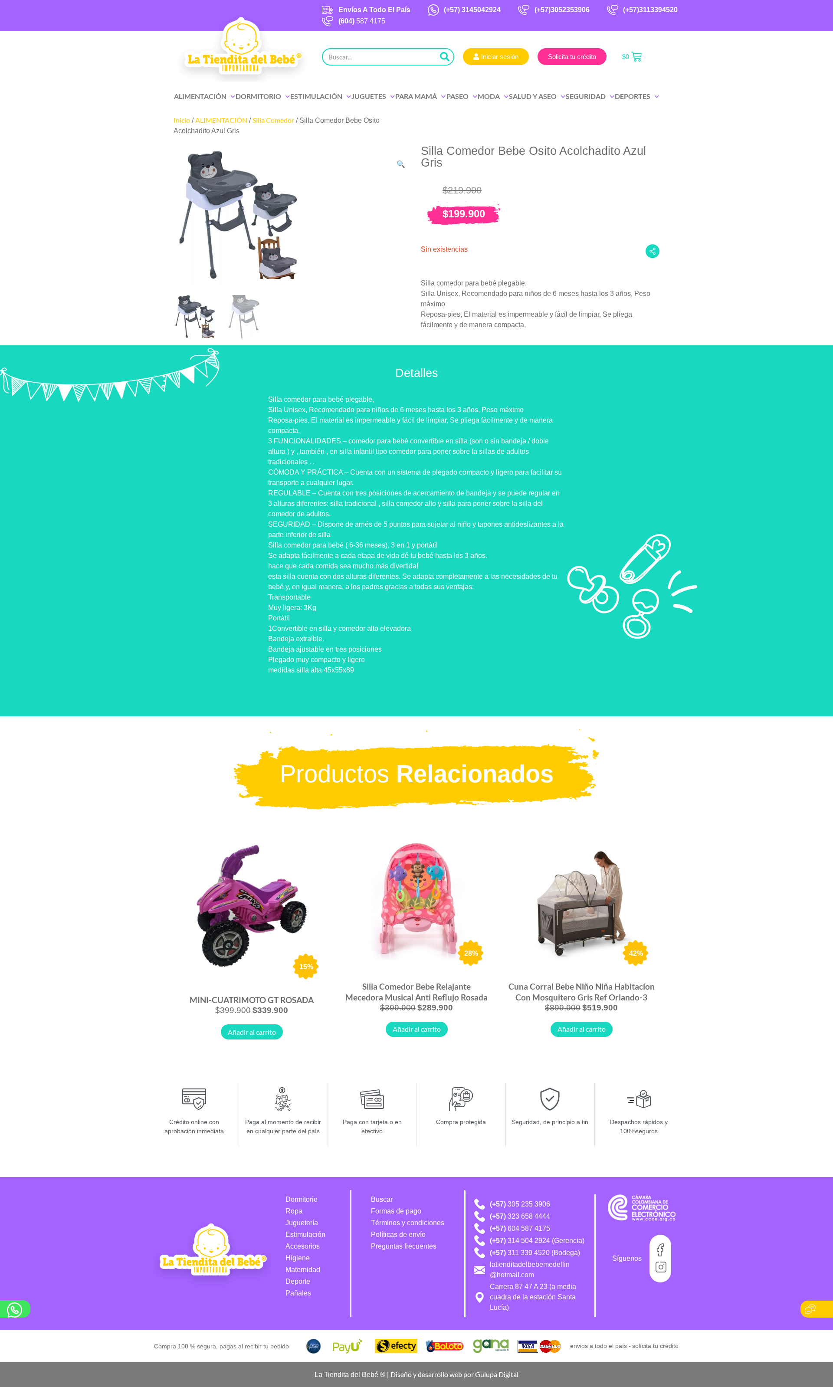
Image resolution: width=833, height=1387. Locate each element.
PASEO (457, 96)
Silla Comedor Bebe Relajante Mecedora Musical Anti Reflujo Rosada (416, 991)
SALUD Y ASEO (533, 96)
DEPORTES (632, 96)
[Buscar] (444, 57)
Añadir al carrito (252, 1032)
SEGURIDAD (586, 96)
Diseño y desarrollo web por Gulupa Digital (454, 1374)
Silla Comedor (273, 120)
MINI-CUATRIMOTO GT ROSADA (252, 1000)
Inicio (182, 120)
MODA (489, 96)
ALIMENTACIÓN (200, 96)
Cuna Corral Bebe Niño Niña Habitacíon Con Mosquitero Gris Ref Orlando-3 (581, 991)
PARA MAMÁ (416, 96)
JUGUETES (368, 96)
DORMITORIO (258, 96)
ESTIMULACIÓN (316, 96)
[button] (401, 164)
